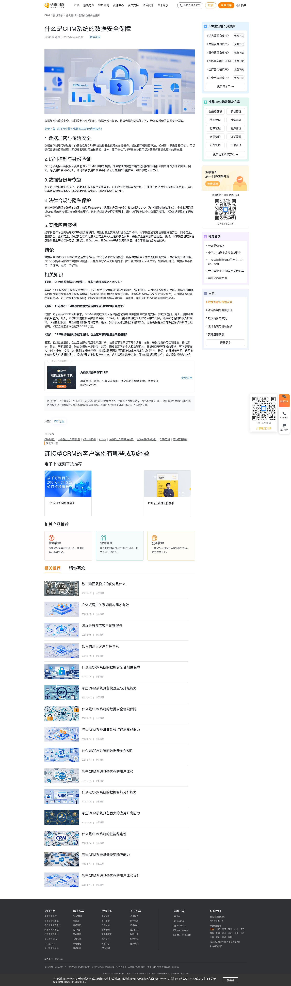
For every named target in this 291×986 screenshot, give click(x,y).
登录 (210, 5)
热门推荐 (48, 959)
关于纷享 (162, 5)
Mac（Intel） (183, 930)
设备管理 (215, 145)
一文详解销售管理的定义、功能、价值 (225, 262)
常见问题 (106, 916)
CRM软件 (48, 966)
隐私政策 (134, 943)
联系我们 (215, 911)
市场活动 (106, 929)
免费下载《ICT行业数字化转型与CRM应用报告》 (74, 129)
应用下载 (178, 911)
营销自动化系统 (51, 920)
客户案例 (103, 5)
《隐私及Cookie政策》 (190, 978)
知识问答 (58, 15)
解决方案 (88, 5)
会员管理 (215, 137)
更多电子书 (225, 86)
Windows (181, 925)
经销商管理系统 (51, 929)
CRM (47, 15)
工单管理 (236, 145)
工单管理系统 (134, 966)
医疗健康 (77, 934)
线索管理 (215, 120)
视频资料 (106, 938)
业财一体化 (146, 966)
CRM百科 (165, 439)
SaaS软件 (77, 916)
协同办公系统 (98, 966)
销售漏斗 (236, 120)
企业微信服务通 (51, 948)
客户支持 (133, 5)
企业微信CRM (50, 938)
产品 (76, 5)
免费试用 (226, 5)
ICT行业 (59, 421)
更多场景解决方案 (225, 154)
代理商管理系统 (51, 934)
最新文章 (59, 959)
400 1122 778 (231, 194)
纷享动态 (134, 920)
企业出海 (166, 966)
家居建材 (77, 943)
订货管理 (236, 137)
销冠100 (175, 966)
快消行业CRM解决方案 (121, 439)
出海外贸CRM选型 (146, 439)
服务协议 (134, 938)
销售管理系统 (50, 916)
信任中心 (134, 925)
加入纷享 (134, 929)
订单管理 (215, 128)
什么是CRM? (216, 246)
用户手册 (106, 920)
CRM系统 (59, 966)
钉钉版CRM (49, 943)
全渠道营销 (215, 111)
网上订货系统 (84, 966)
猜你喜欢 (77, 568)
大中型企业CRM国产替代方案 (226, 271)
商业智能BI (110, 966)
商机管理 (236, 111)
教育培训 (77, 948)
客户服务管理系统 (52, 925)
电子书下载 (107, 934)
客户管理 (236, 128)
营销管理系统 (180, 439)
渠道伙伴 (148, 5)
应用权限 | (176, 973)
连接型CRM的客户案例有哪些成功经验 (96, 453)
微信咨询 (95, 37)
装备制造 (77, 925)
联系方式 (134, 934)
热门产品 (49, 911)
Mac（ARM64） (184, 934)
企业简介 (134, 916)
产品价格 (106, 925)
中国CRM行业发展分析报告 (224, 253)
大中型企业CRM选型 (69, 439)
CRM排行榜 (89, 439)
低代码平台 (121, 966)
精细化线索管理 (217, 278)
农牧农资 (77, 938)
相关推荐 (52, 568)
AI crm (102, 439)
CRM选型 (49, 439)
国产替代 (157, 966)
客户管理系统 (71, 966)
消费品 (76, 920)
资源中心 (118, 5)
